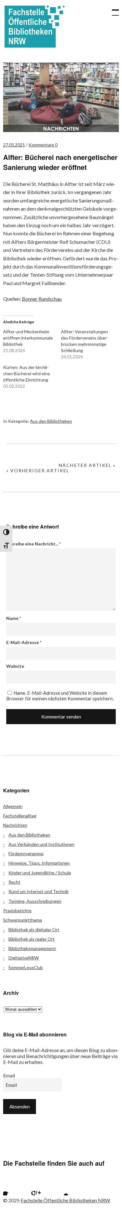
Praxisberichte (17, 910)
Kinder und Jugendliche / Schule (39, 872)
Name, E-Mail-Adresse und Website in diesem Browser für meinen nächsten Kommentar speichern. (60, 695)
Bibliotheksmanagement (32, 948)
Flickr (27, 1187)
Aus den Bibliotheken (51, 421)
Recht (14, 882)
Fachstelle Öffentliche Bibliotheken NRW (34, 26)
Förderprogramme (25, 853)
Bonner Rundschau (42, 299)
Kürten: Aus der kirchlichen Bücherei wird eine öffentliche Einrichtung (26, 373)
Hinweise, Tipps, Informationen (39, 863)
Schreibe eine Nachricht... (33, 543)
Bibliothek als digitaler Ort (33, 929)
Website (15, 666)
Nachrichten (15, 825)
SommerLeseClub (25, 967)
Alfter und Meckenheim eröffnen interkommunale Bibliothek (28, 338)
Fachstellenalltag (19, 815)
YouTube (61, 1187)
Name (13, 618)
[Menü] (112, 9)
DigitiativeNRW (23, 957)
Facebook (11, 1187)
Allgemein (13, 806)
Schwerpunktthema (22, 920)
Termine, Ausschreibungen (34, 901)
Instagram (44, 1187)
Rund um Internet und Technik (38, 891)
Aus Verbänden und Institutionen (41, 844)
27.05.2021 (14, 144)
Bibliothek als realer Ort (31, 939)
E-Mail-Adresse (23, 642)
